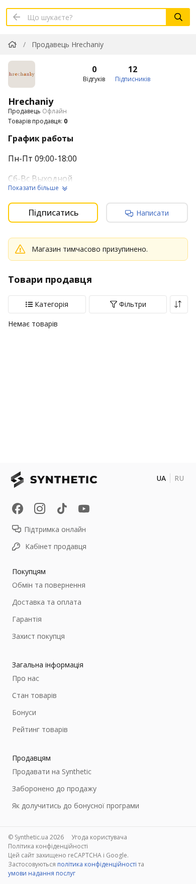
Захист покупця (38, 636)
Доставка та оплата (46, 602)
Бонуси (24, 712)
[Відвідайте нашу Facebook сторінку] (18, 508)
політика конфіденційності (97, 864)
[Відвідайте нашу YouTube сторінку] (84, 508)
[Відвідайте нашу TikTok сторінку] (62, 508)
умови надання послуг (41, 873)
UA (161, 478)
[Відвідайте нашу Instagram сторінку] (40, 508)
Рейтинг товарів (40, 729)
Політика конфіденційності (48, 846)
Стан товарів (34, 695)
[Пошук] (178, 17)
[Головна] (12, 44)
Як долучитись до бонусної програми (75, 805)
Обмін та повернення (48, 585)
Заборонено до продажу (54, 788)
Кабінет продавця (55, 546)
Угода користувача (99, 837)
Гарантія (27, 619)
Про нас (25, 678)
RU (179, 478)
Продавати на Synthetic (51, 771)
